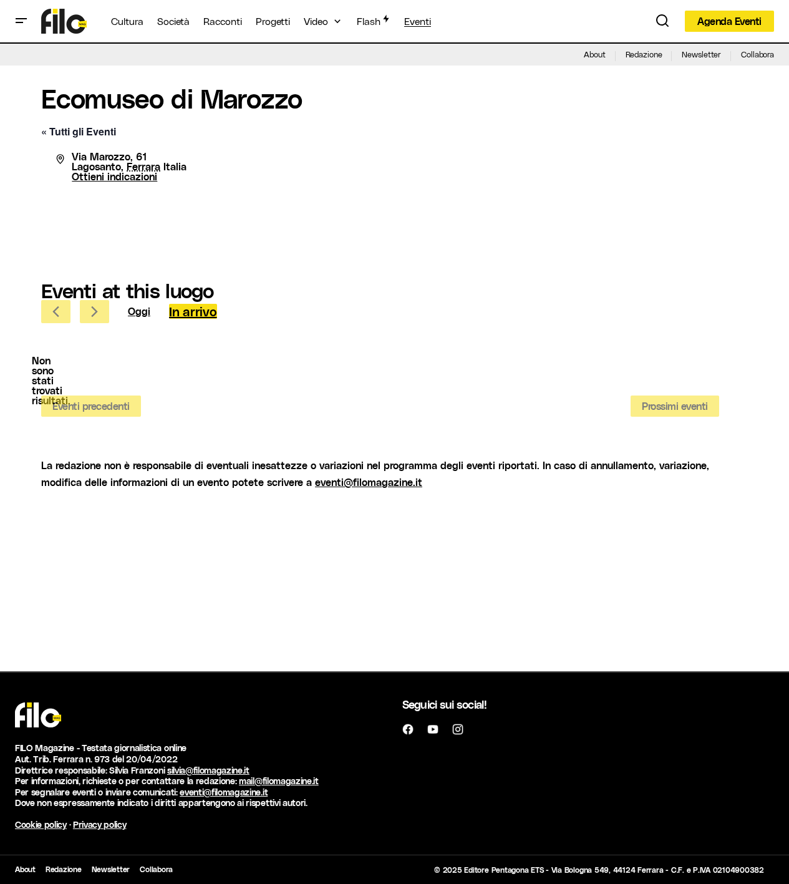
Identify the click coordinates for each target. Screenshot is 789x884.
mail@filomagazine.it (279, 780)
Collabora (757, 54)
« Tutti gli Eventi (78, 131)
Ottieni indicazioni (114, 176)
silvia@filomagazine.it (208, 770)
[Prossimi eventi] (94, 311)
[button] (21, 21)
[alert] (51, 380)
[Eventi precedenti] (55, 311)
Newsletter (701, 54)
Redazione (644, 54)
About (594, 54)
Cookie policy (41, 824)
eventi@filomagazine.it (368, 482)
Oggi (139, 311)
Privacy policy (100, 824)
